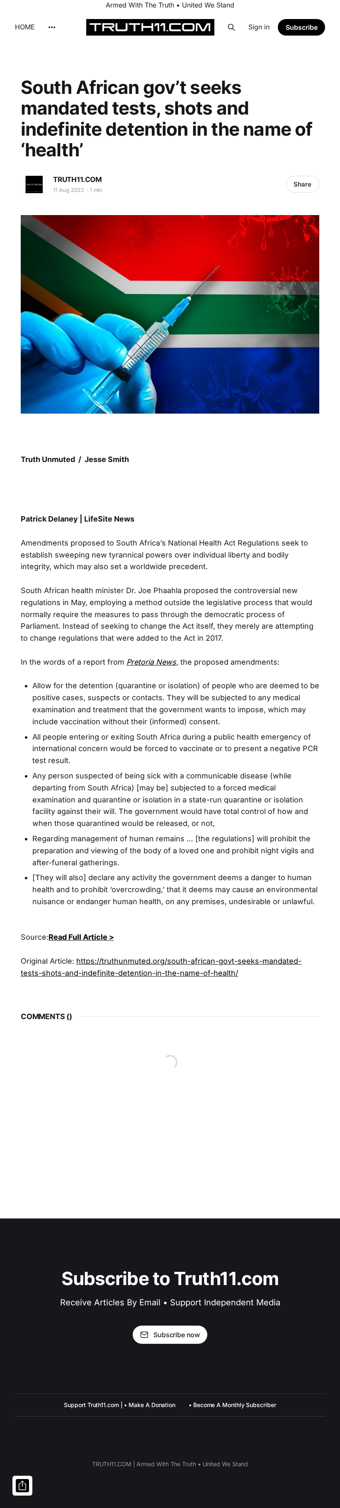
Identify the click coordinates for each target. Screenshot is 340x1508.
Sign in (259, 27)
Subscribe (302, 27)
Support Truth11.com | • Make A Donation (119, 1404)
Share (302, 184)
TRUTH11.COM (77, 179)
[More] (52, 27)
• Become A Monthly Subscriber (232, 1404)
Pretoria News (151, 662)
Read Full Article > (81, 937)
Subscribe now (176, 1335)
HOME (25, 27)
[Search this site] (231, 27)
